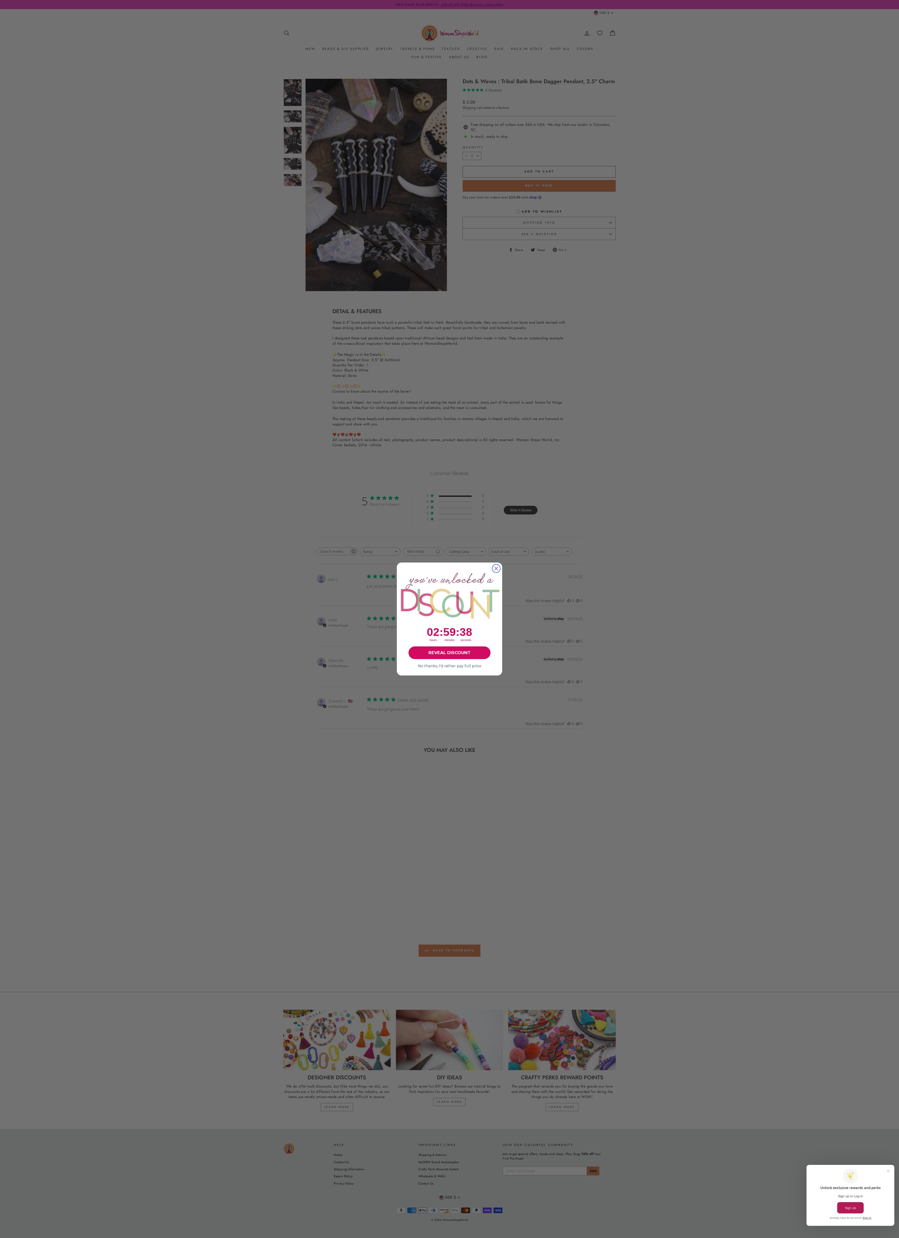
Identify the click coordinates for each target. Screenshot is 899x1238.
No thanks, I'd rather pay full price (449, 666)
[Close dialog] (496, 568)
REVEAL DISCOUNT (449, 652)
